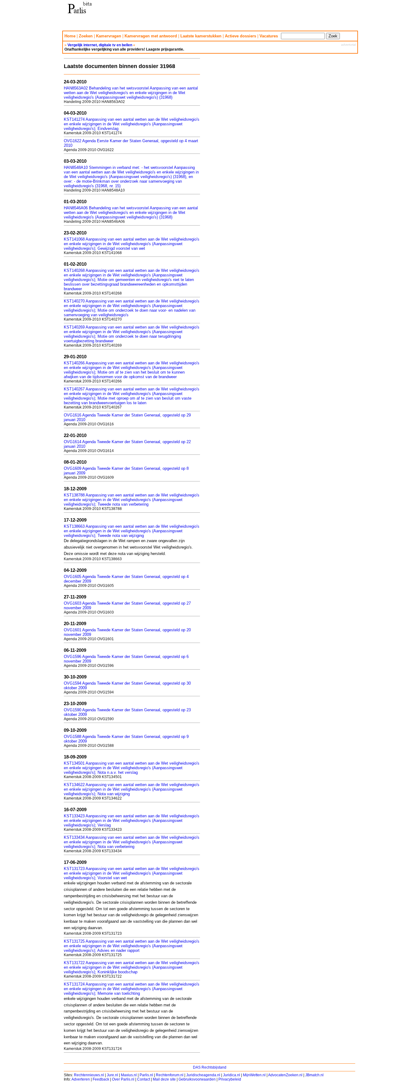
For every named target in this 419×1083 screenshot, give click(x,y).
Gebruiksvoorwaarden (197, 1079)
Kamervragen (108, 36)
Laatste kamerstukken (200, 36)
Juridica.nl (231, 1075)
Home (69, 36)
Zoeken (86, 36)
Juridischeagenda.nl (203, 1075)
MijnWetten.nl (254, 1075)
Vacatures (268, 36)
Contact (143, 1079)
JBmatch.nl (314, 1075)
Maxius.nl (129, 1075)
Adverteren (80, 1079)
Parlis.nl (146, 1075)
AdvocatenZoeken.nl (285, 1075)
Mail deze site (164, 1079)
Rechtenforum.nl (169, 1075)
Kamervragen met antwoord (151, 36)
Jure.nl (112, 1075)
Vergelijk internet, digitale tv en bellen (99, 45)
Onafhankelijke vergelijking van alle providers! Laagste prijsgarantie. (124, 49)
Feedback (101, 1079)
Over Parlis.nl (123, 1079)
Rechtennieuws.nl (89, 1075)
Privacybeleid (229, 1079)
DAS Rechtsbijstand (209, 1067)
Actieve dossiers (240, 36)
